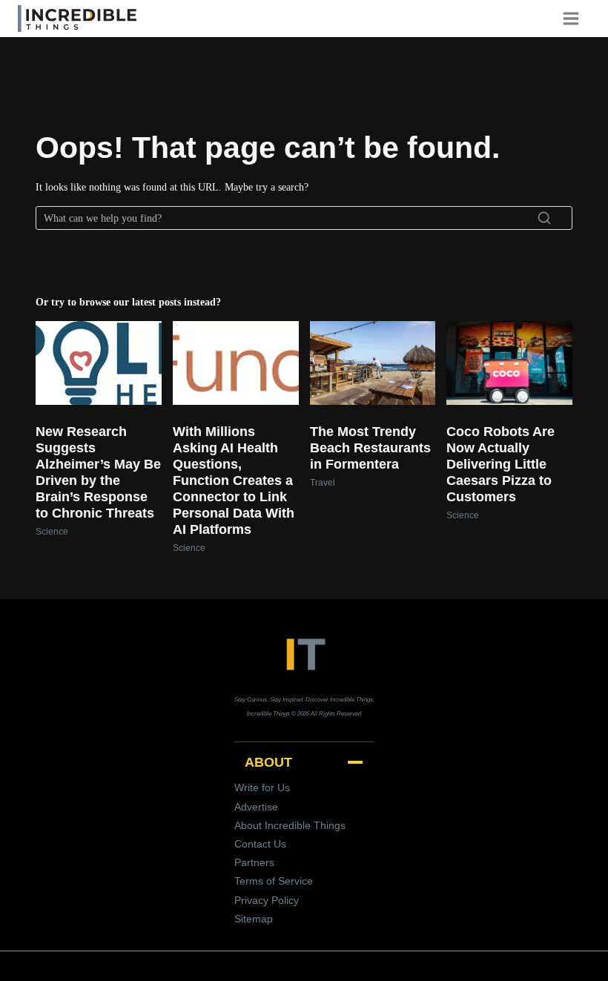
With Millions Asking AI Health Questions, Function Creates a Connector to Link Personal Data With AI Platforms (233, 480)
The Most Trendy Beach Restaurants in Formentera (370, 448)
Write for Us (262, 787)
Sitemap (253, 919)
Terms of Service (273, 881)
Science (52, 531)
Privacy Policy (266, 900)
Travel (322, 483)
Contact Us (260, 844)
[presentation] (99, 363)
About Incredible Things (290, 825)
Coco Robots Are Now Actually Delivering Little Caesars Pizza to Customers (500, 464)
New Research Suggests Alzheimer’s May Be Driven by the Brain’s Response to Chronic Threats (98, 472)
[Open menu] (576, 18)
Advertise (256, 807)
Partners (254, 862)
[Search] (544, 218)
